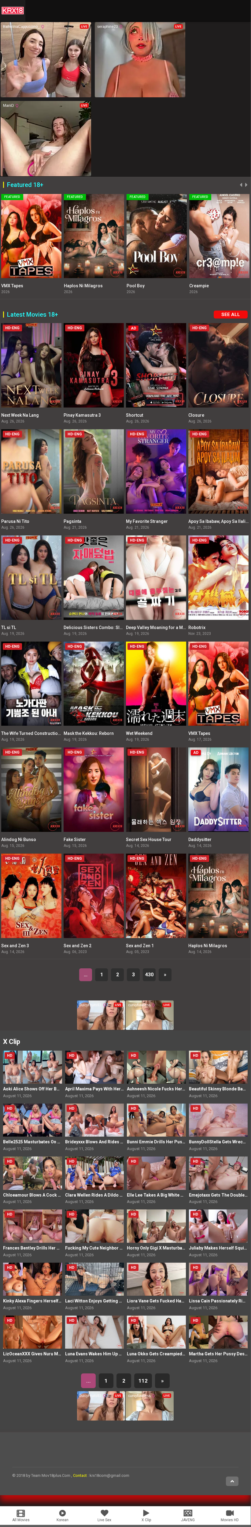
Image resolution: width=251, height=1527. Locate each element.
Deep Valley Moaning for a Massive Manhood (171, 627)
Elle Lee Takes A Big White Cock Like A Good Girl (176, 1195)
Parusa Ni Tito (15, 521)
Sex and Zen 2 (77, 945)
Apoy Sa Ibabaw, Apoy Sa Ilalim (218, 521)
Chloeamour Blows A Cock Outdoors (40, 1195)
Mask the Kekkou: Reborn (89, 733)
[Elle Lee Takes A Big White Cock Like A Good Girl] (156, 1173)
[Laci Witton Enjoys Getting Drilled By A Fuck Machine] (94, 1279)
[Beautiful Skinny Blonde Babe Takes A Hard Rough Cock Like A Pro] (218, 1067)
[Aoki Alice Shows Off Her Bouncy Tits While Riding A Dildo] (32, 1067)
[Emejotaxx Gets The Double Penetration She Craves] (218, 1173)
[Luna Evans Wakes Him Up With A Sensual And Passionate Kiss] (94, 1332)
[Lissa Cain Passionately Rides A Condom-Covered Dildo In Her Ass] (218, 1279)
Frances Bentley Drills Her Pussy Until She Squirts (53, 1248)
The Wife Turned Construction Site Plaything (44, 733)
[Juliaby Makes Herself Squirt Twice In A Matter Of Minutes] (218, 1225)
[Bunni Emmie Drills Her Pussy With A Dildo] (156, 1120)
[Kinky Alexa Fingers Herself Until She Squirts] (32, 1279)
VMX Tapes (199, 733)
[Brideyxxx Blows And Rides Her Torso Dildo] (94, 1120)
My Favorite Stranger (147, 521)
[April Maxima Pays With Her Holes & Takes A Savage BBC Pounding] (94, 1067)
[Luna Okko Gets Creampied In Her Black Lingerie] (156, 1332)
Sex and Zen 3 (15, 945)
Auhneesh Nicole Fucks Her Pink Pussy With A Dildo (179, 1088)
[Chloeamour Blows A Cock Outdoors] (32, 1173)
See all (230, 314)
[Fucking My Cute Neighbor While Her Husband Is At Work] (94, 1225)
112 (143, 1381)
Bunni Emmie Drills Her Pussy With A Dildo (169, 1141)
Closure (196, 415)
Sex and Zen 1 (140, 945)
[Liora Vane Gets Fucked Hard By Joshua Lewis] (156, 1279)
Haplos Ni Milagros (20, 285)
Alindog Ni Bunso (18, 839)
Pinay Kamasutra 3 (82, 415)
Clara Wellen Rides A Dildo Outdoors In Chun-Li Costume (122, 1195)
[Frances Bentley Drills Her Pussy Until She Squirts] (32, 1225)
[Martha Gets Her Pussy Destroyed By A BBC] (218, 1332)
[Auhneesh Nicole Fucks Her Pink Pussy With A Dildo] (156, 1067)
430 (149, 975)
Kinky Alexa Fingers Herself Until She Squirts (48, 1300)
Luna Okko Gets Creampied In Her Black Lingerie (176, 1353)
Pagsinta (72, 521)
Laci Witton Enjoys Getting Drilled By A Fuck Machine (118, 1300)
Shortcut (134, 415)
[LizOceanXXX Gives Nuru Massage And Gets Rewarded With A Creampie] (32, 1332)
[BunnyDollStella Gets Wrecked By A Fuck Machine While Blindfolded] (218, 1120)
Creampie (136, 285)
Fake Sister (75, 839)
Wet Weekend (139, 733)
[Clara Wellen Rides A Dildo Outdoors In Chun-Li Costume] (94, 1173)
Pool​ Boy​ (73, 285)
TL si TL (8, 627)
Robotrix (196, 627)
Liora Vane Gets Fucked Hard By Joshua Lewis (173, 1300)
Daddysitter (200, 839)
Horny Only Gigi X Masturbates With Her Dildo (173, 1248)
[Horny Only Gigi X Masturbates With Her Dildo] (156, 1225)
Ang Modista (202, 285)
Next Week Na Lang (20, 415)
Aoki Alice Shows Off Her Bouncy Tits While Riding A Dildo (61, 1088)
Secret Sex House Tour (149, 839)
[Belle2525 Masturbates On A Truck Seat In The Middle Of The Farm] (32, 1120)
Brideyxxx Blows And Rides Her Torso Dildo (109, 1141)
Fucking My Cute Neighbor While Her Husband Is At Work (122, 1248)
